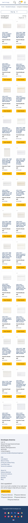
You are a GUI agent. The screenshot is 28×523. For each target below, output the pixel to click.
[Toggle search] (14, 2)
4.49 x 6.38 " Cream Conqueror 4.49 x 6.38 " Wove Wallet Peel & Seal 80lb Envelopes (7, 99)
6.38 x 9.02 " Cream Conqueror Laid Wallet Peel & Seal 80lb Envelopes (6, 319)
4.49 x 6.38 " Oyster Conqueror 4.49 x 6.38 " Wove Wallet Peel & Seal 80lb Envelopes (21, 224)
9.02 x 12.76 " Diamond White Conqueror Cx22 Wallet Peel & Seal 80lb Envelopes (20, 415)
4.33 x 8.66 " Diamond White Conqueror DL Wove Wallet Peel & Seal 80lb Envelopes (6, 67)
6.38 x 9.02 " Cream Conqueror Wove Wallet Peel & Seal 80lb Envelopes (20, 99)
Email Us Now (6, 491)
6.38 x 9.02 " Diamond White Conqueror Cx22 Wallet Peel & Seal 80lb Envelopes (6, 415)
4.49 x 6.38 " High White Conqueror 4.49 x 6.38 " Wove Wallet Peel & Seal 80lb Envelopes (21, 351)
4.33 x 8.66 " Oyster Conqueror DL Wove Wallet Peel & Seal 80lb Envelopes (6, 35)
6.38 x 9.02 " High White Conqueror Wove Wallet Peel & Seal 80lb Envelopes (20, 130)
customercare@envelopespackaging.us (12, 453)
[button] (25, 2)
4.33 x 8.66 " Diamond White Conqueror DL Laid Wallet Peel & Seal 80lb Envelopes (7, 130)
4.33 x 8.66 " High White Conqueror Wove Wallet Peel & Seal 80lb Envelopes (6, 224)
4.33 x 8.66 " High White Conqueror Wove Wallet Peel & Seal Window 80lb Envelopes (20, 35)
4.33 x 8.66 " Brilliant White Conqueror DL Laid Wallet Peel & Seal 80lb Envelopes (7, 192)
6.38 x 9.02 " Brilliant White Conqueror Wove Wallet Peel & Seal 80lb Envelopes (20, 319)
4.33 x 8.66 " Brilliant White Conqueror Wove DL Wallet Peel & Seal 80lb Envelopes (6, 287)
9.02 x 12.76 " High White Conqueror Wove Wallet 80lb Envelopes (7, 383)
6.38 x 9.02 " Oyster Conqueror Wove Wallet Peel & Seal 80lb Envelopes (20, 255)
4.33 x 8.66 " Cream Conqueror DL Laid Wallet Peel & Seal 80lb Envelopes (20, 192)
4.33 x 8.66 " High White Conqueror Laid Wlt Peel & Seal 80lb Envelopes (20, 161)
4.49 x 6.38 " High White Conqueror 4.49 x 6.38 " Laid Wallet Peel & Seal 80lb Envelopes (6, 255)
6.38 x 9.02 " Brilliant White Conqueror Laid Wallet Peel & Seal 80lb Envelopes (20, 287)
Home (2, 6)
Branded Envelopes (10, 6)
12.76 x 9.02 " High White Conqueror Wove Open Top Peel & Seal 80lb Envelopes (7, 161)
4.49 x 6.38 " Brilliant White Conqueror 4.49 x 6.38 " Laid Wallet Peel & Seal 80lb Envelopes (6, 351)
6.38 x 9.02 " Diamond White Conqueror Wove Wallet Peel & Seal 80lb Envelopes (20, 66)
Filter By (13, 12)
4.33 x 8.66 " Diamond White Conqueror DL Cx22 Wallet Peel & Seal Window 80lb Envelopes (21, 384)
